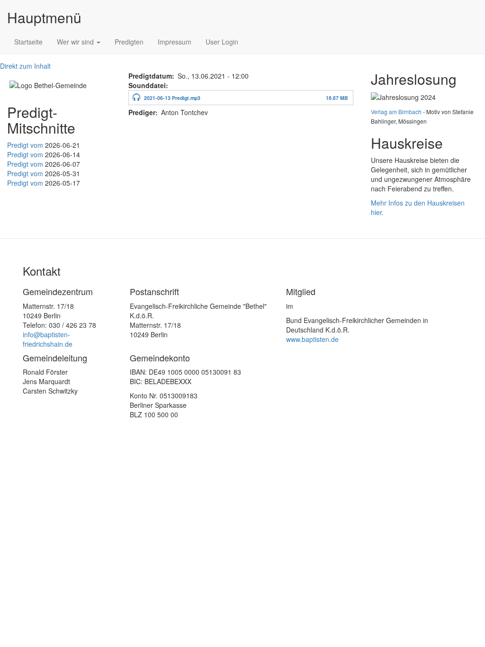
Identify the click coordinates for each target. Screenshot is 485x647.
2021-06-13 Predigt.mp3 (172, 97)
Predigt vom (26, 145)
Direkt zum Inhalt (25, 66)
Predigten (129, 41)
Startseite (28, 41)
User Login (222, 41)
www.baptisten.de (312, 339)
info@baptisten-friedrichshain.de (47, 339)
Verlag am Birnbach (396, 112)
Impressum (174, 41)
